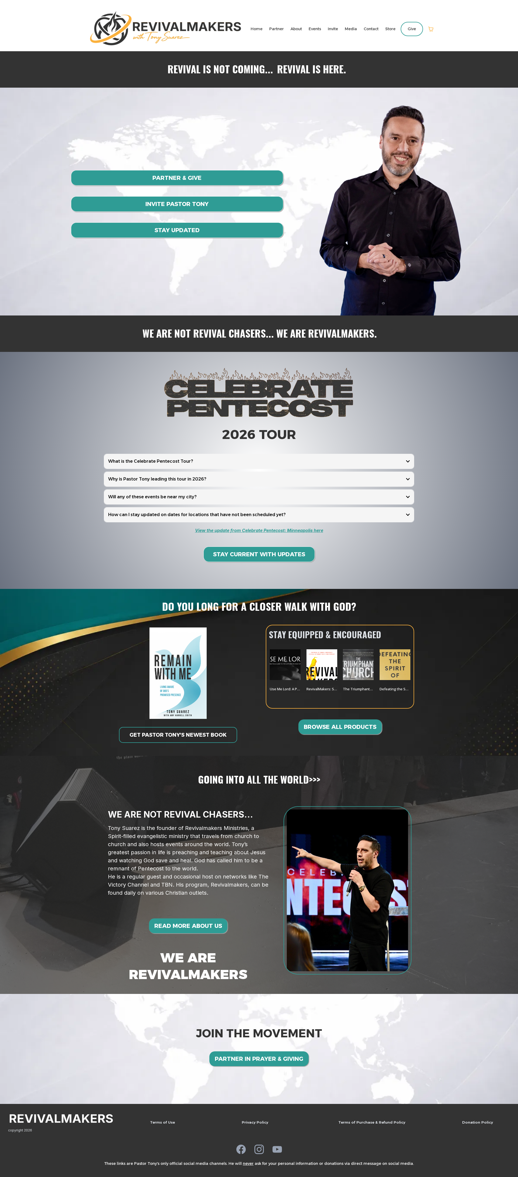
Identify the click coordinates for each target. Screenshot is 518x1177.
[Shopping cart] (431, 29)
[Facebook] (241, 1149)
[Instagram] (259, 1149)
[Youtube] (277, 1149)
